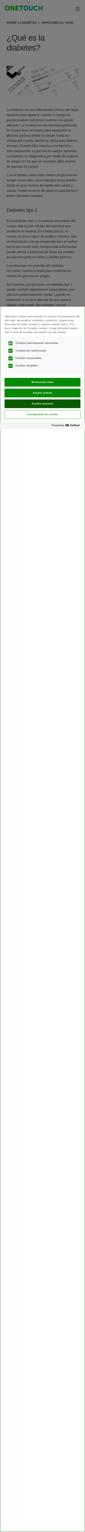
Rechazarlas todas (43, 382)
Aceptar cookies (42, 393)
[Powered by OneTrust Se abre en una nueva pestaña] (67, 426)
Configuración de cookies (42, 414)
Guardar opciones (42, 403)
